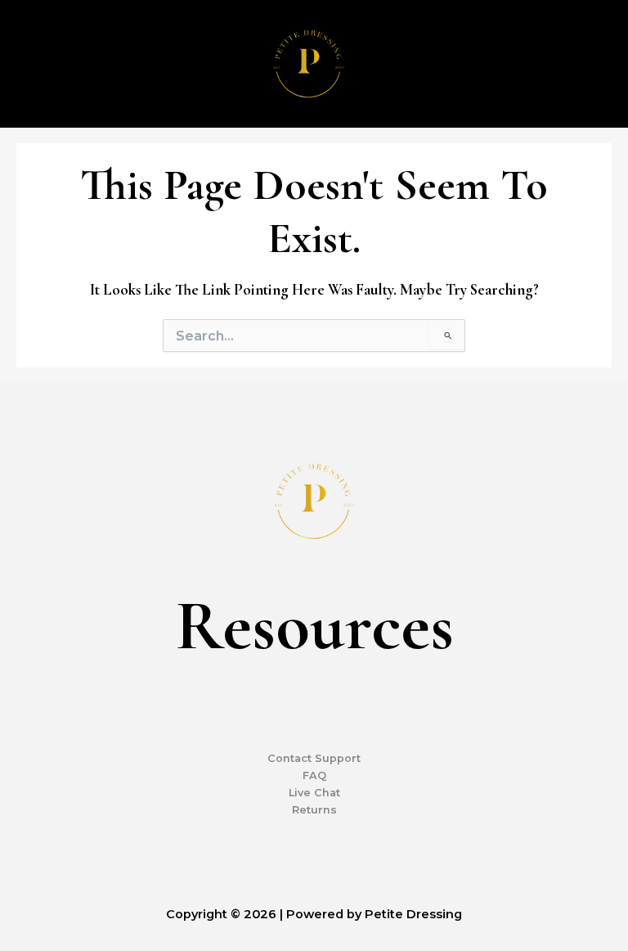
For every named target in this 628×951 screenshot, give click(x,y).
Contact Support (314, 758)
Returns (314, 810)
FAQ (314, 775)
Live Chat (314, 792)
